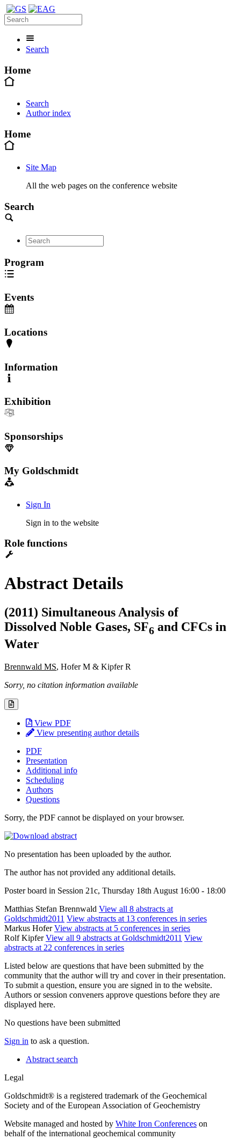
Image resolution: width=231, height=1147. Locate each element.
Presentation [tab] (46, 760)
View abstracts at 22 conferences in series (103, 942)
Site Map (41, 167)
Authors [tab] (39, 789)
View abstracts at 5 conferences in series (122, 928)
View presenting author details (86, 732)
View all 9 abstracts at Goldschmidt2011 (114, 937)
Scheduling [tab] (45, 780)
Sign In (38, 504)
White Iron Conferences (156, 1123)
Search (37, 49)
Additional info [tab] (51, 770)
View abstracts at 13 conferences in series (137, 918)
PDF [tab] (34, 751)
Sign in (16, 1041)
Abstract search (52, 1059)
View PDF (51, 723)
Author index (48, 113)
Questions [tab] (43, 799)
